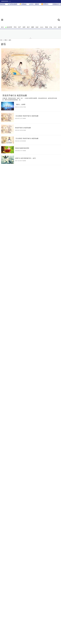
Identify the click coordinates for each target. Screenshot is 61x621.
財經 (37, 27)
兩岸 (28, 27)
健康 (59, 27)
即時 (15, 27)
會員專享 (9, 27)
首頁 (2, 27)
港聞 (24, 27)
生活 (55, 27)
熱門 (19, 27)
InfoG (41, 27)
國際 (32, 27)
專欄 (46, 27)
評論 (50, 27)
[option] (30, 70)
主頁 (1, 40)
